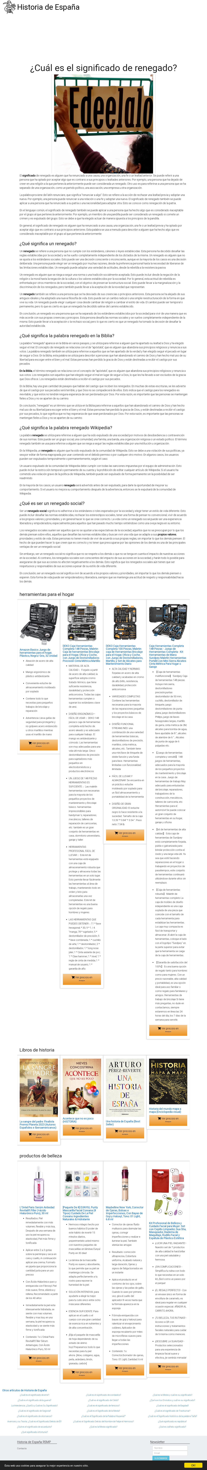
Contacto (22, 1448)
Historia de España (48, 7)
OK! (193, 1465)
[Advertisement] (103, 37)
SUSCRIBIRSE (160, 1458)
